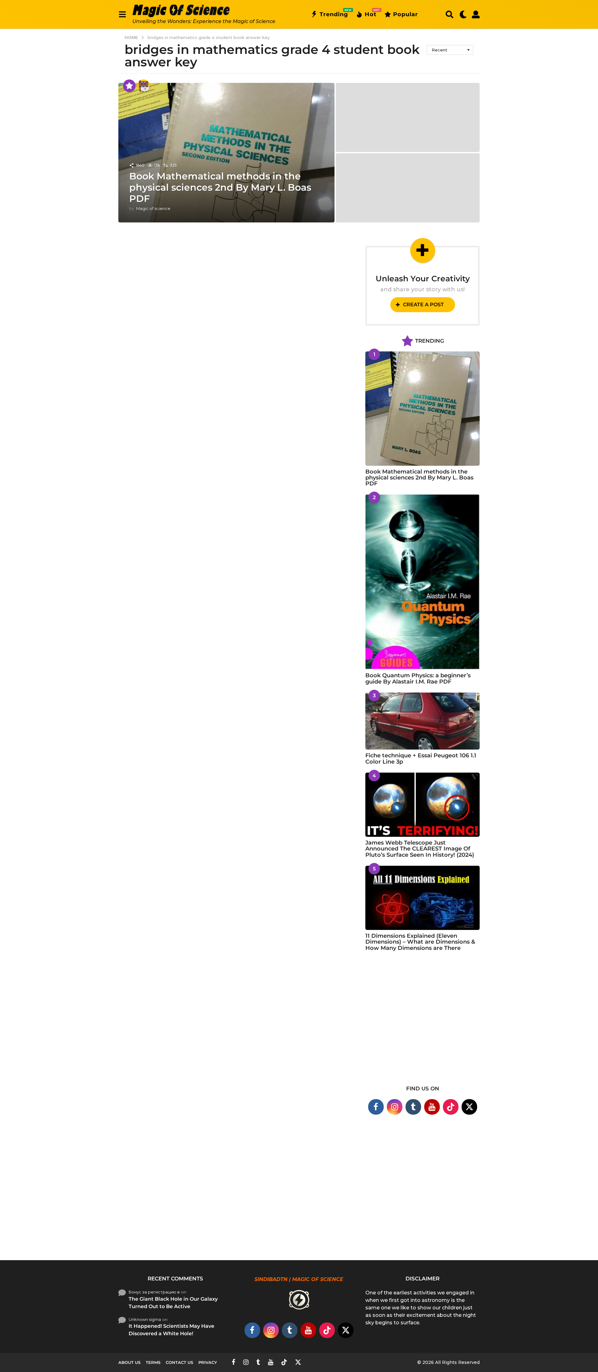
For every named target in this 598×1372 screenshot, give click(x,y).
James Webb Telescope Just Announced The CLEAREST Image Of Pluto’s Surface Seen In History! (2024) (419, 848)
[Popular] (129, 85)
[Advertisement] (422, 1022)
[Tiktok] (450, 1107)
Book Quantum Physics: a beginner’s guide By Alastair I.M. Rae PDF (418, 678)
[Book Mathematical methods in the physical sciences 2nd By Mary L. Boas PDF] (422, 408)
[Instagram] (394, 1107)
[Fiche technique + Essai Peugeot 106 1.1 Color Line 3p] (422, 721)
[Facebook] (376, 1107)
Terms (153, 1362)
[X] (469, 1107)
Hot (371, 13)
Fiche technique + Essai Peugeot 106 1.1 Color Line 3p (420, 758)
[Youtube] (432, 1107)
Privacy (207, 1362)
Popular (405, 14)
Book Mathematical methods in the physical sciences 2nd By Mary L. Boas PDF (220, 187)
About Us (129, 1362)
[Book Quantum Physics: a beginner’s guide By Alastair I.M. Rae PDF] (422, 581)
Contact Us (179, 1362)
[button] (122, 14)
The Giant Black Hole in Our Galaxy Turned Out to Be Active (173, 1302)
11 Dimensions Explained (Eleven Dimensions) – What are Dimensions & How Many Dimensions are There (420, 941)
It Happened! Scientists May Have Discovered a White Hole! (171, 1329)
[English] (143, 85)
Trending (334, 13)
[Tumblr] (413, 1107)
